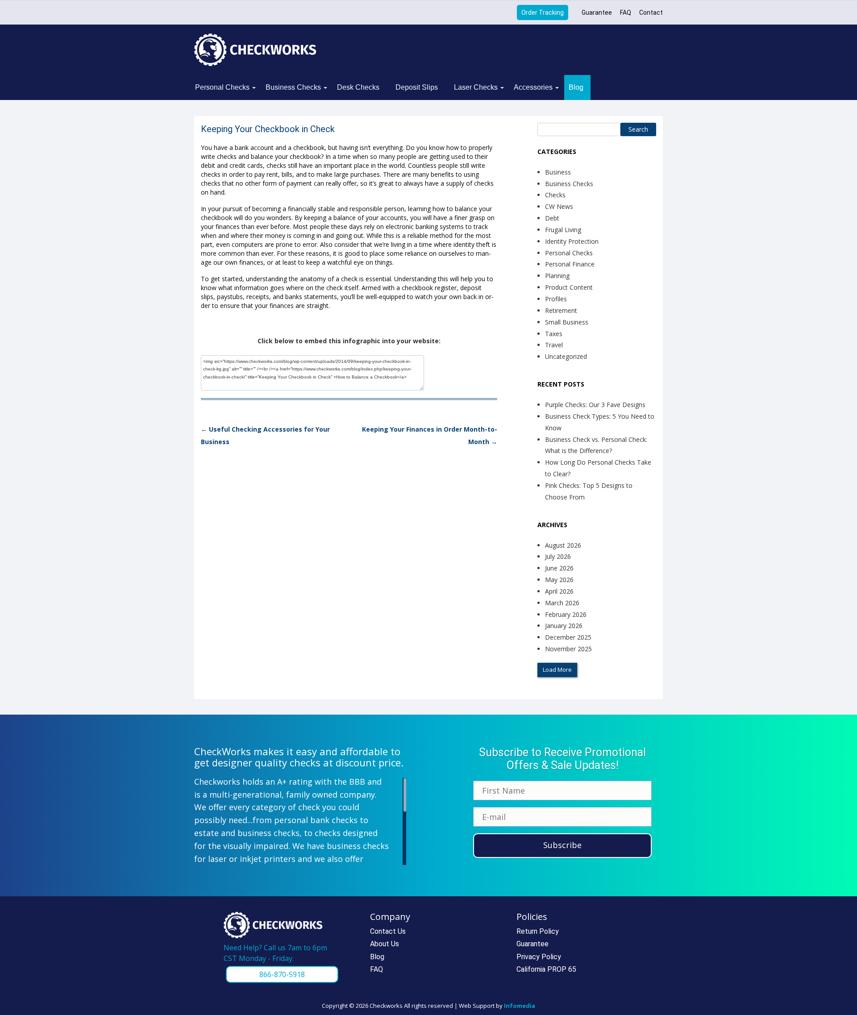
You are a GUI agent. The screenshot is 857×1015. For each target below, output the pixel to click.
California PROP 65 (546, 969)
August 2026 (563, 545)
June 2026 (559, 568)
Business (558, 172)
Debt (552, 218)
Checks (555, 195)
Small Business (566, 322)
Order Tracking (542, 12)
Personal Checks (222, 87)
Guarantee (597, 12)
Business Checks (293, 87)
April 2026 (559, 591)
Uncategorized (566, 356)
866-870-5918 (282, 974)
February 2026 (566, 614)
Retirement (561, 310)
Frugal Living (563, 229)
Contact (651, 12)
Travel (554, 345)
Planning (557, 275)
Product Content (569, 287)
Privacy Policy (538, 957)
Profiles (556, 299)
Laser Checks (476, 87)
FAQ (625, 12)
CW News (559, 206)
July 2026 (558, 556)
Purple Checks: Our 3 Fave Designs (595, 404)
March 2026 (562, 603)
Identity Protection (572, 241)
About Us (384, 944)
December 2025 (568, 637)
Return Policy (537, 931)
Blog (576, 87)
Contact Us (388, 931)
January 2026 (563, 625)
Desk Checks (358, 87)
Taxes (553, 333)
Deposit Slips (416, 87)
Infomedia (519, 1006)
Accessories (533, 87)
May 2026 (559, 579)
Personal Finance (570, 264)
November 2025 (568, 649)
